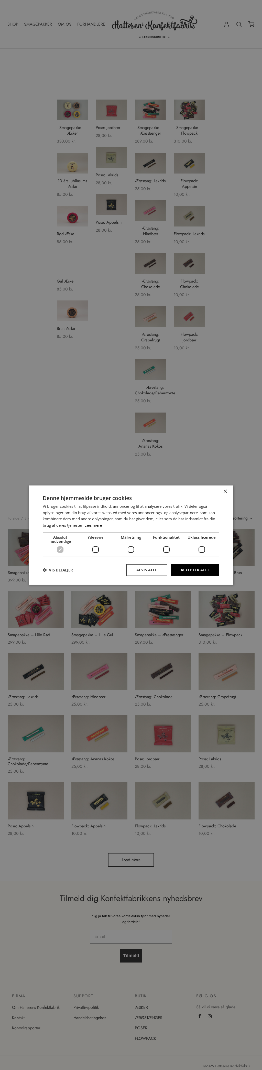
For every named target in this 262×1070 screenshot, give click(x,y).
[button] (58, 570)
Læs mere (93, 525)
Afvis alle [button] (146, 569)
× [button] (225, 491)
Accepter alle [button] (195, 569)
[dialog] (131, 535)
